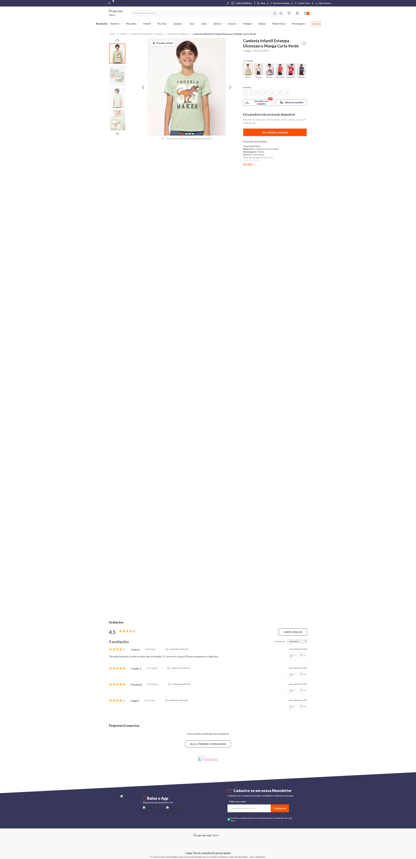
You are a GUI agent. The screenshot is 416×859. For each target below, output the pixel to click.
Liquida (316, 23)
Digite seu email (237, 801)
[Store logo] (118, 13)
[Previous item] (109, 3)
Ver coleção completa (275, 132)
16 (287, 93)
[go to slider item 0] (117, 53)
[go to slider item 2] (117, 98)
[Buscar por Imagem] (274, 13)
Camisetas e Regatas (177, 33)
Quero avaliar (293, 632)
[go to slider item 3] (117, 120)
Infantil (123, 33)
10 (264, 93)
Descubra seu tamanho (261, 102)
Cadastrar (279, 808)
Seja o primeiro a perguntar (208, 744)
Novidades (102, 23)
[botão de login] (297, 13)
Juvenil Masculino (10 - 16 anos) (147, 33)
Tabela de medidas (294, 102)
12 (272, 93)
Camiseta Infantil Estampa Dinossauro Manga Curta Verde (224, 33)
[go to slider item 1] (117, 76)
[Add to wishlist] (304, 43)
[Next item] (227, 3)
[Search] (281, 13)
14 (279, 93)
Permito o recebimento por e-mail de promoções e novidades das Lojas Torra (261, 819)
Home (112, 33)
